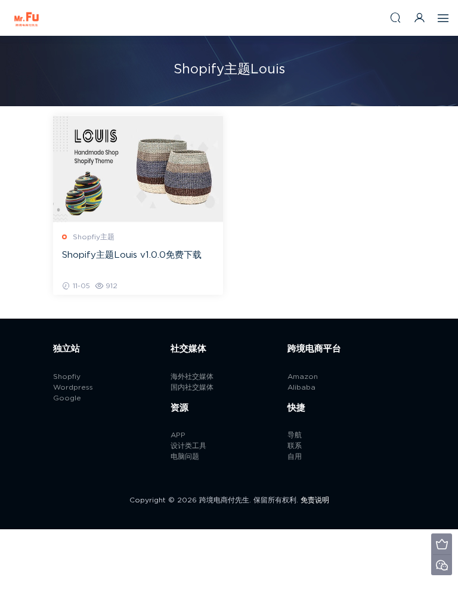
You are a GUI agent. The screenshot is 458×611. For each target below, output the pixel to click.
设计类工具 (188, 445)
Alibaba (301, 387)
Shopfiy (67, 376)
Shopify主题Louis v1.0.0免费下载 (132, 255)
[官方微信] (441, 564)
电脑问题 (185, 456)
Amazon (302, 376)
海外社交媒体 (192, 376)
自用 (294, 456)
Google (67, 398)
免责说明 (315, 500)
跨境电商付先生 (27, 18)
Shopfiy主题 (93, 236)
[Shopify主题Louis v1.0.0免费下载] (138, 169)
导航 (294, 435)
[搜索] (395, 17)
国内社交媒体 (192, 387)
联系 (294, 445)
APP (178, 435)
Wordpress (73, 387)
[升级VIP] (441, 543)
